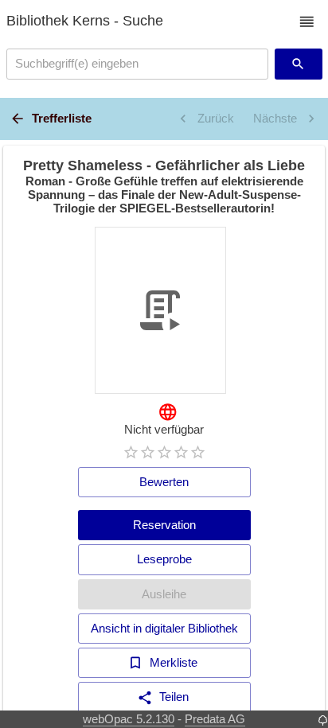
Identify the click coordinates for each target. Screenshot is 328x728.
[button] (306, 21)
